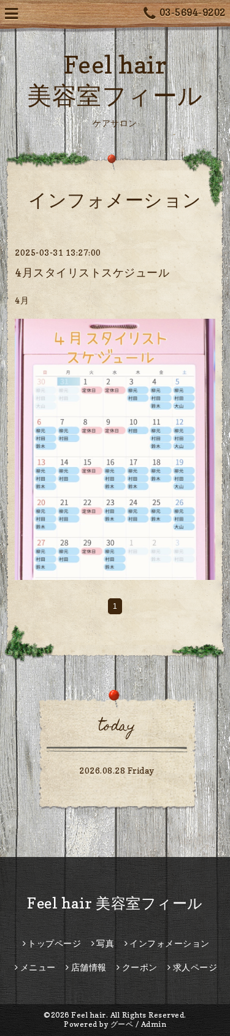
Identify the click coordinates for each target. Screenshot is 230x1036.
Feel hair (88, 1014)
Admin (154, 1024)
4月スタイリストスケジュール (92, 272)
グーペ (122, 1024)
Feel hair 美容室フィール (115, 903)
